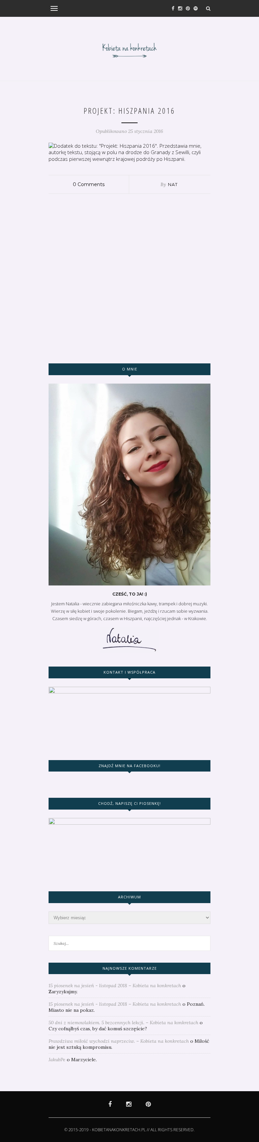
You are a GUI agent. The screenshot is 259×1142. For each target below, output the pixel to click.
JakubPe (57, 1060)
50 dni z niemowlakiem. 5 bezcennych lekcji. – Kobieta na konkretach (123, 1023)
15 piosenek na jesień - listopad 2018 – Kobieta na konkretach (115, 986)
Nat (173, 184)
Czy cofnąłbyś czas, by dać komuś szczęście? (98, 1029)
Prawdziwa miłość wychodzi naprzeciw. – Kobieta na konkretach (119, 1041)
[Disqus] (129, 278)
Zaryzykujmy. (63, 992)
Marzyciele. (84, 1060)
